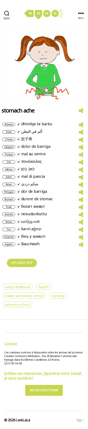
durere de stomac (37, 198)
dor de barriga (34, 191)
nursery (58, 295)
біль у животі (33, 236)
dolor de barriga (35, 146)
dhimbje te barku (36, 123)
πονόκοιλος (31, 161)
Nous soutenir (44, 390)
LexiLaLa (23, 420)
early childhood (17, 286)
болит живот (33, 206)
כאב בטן (27, 168)
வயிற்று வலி (30, 221)
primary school (17, 304)
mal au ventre (33, 153)
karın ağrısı (31, 228)
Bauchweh (30, 243)
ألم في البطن (31, 131)
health (43, 286)
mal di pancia (33, 176)
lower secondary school (24, 295)
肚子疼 (26, 138)
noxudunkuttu (34, 213)
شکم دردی (29, 183)
